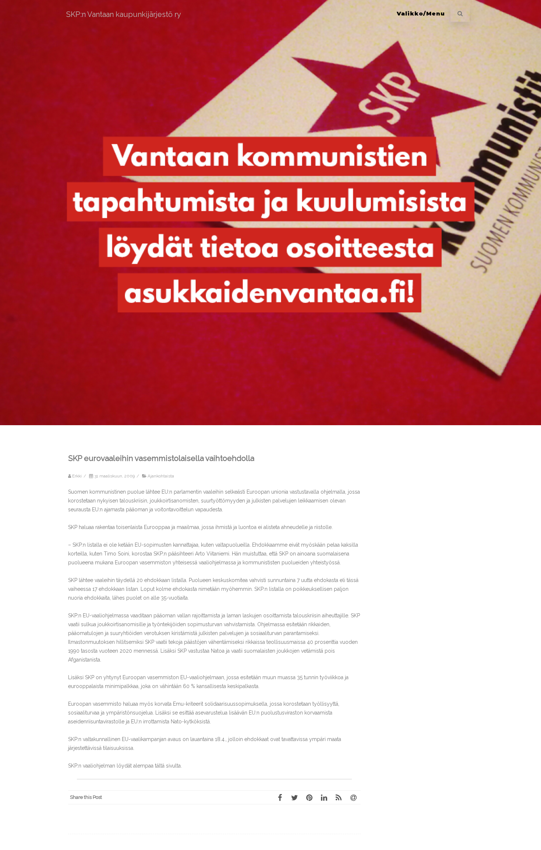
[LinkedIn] (324, 797)
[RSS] (338, 797)
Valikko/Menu (421, 13)
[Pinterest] (309, 797)
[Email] (353, 797)
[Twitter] (294, 797)
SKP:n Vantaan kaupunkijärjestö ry (123, 14)
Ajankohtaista (161, 476)
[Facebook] (279, 797)
